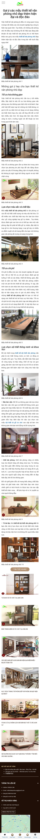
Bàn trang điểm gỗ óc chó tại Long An (14, 629)
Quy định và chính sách (9, 808)
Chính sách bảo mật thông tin (11, 805)
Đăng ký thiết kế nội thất (9, 793)
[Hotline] (20, 835)
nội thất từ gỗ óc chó (13, 423)
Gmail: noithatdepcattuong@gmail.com (13, 790)
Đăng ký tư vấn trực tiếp (9, 796)
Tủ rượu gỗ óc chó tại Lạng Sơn (12, 598)
